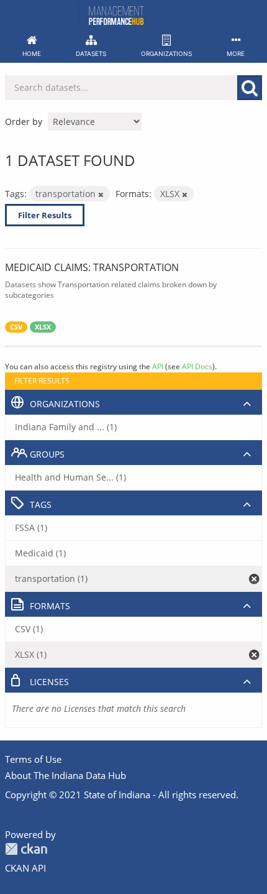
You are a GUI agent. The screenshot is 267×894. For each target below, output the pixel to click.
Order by (23, 121)
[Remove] (101, 194)
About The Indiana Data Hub (65, 775)
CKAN (26, 848)
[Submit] (249, 87)
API (157, 366)
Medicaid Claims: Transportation (92, 267)
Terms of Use (33, 759)
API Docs (197, 366)
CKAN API (25, 868)
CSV (16, 327)
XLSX (43, 327)
